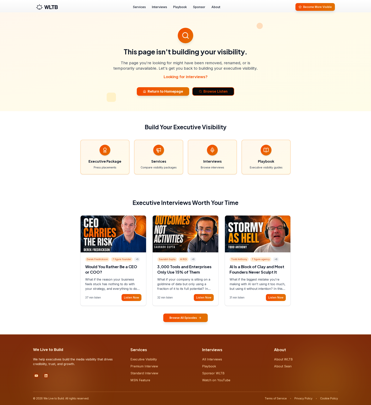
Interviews (159, 7)
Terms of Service (276, 398)
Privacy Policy (303, 398)
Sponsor (199, 7)
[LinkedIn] (46, 375)
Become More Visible (317, 6)
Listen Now (131, 297)
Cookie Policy (329, 398)
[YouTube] (36, 375)
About (215, 7)
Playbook (180, 7)
